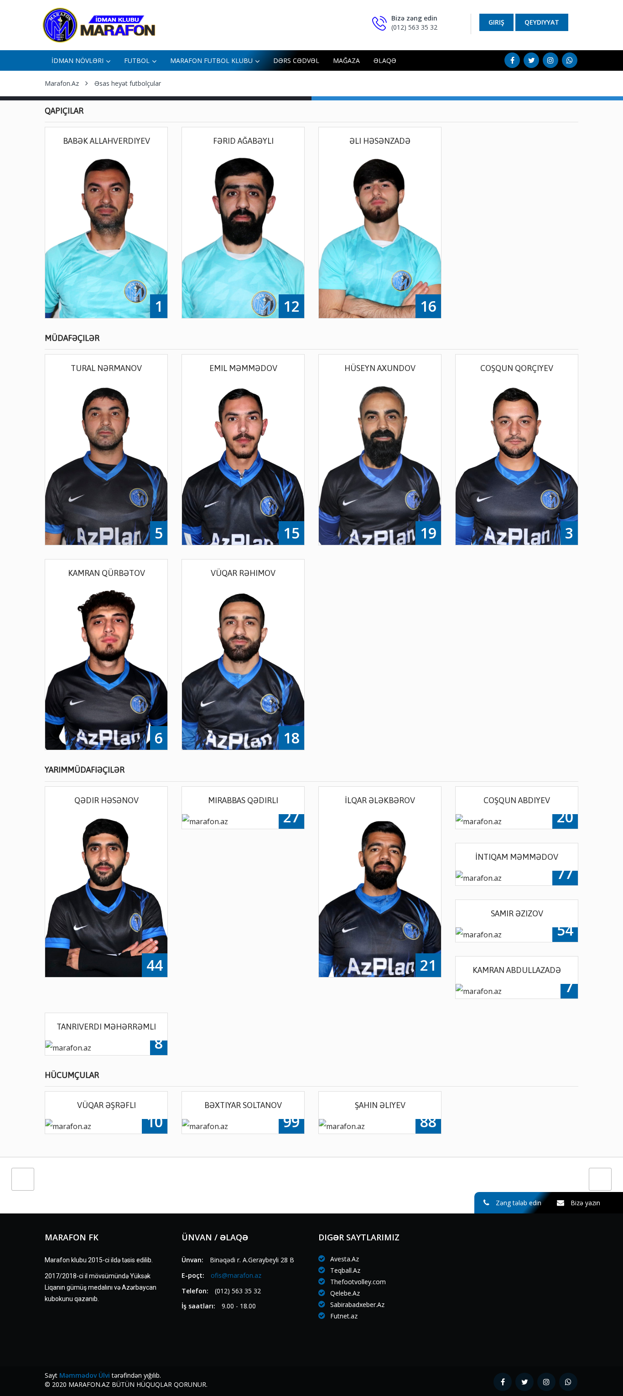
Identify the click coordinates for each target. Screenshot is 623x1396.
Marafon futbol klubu (211, 60)
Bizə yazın (584, 1202)
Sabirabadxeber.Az (356, 1304)
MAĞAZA (346, 60)
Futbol (137, 60)
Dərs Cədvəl (296, 60)
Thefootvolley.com (357, 1281)
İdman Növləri (78, 60)
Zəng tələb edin (517, 1202)
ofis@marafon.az (236, 1275)
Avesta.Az (343, 1259)
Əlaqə (385, 60)
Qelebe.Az (344, 1293)
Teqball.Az (344, 1270)
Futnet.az (343, 1316)
